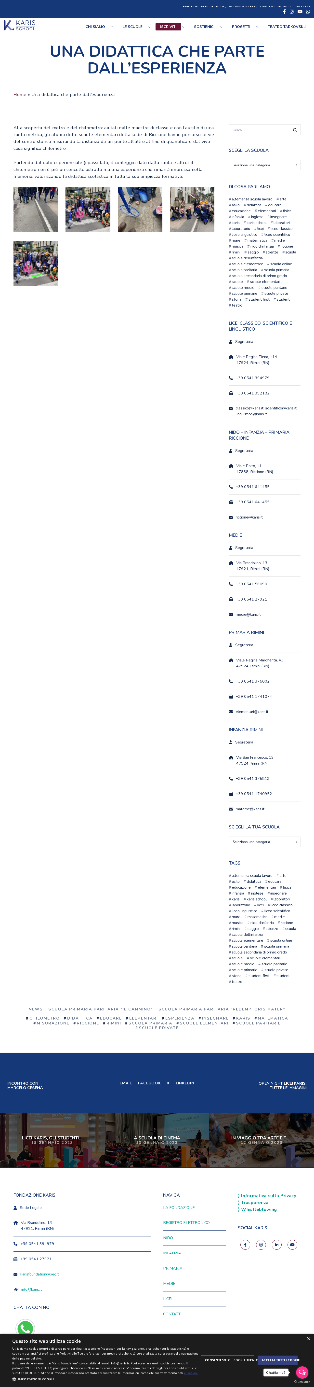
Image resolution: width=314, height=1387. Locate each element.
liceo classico (282, 228)
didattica (254, 205)
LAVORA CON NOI (274, 6)
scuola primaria (276, 270)
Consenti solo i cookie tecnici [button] (229, 1360)
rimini (236, 252)
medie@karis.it (248, 614)
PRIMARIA (173, 1268)
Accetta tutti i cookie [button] (280, 1360)
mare (236, 240)
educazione (241, 211)
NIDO (168, 1238)
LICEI (167, 1299)
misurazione (53, 1023)
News (36, 1009)
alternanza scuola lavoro (252, 199)
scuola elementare (247, 264)
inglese (257, 217)
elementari (267, 211)
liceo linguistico (244, 234)
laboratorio (241, 228)
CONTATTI (302, 6)
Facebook (149, 1083)
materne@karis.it (250, 809)
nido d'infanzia (262, 246)
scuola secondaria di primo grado (259, 276)
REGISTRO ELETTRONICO (203, 6)
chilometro (44, 1018)
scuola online (281, 264)
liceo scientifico (277, 234)
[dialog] (157, 1360)
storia (236, 299)
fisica (287, 211)
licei (260, 228)
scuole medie (243, 287)
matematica (257, 240)
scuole (237, 281)
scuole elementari (265, 281)
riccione (287, 246)
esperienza (180, 1018)
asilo (236, 205)
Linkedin (185, 1083)
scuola (290, 252)
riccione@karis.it (249, 517)
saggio (253, 252)
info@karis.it (31, 1289)
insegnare (278, 217)
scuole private (276, 293)
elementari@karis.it (252, 712)
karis (236, 222)
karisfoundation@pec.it (39, 1274)
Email (126, 1083)
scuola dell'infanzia (247, 258)
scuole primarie (244, 293)
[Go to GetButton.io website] (302, 1382)
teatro (237, 305)
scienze (272, 252)
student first (259, 299)
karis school (256, 222)
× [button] (308, 1339)
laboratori (282, 222)
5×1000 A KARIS (242, 6)
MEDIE (169, 1283)
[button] (105, 1379)
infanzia (238, 217)
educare (275, 205)
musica (237, 246)
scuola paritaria (244, 270)
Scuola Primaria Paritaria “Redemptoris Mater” (221, 1009)
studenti (283, 299)
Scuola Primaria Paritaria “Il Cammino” (100, 1009)
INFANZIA (172, 1253)
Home (19, 95)
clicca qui (191, 1373)
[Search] (295, 130)
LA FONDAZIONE (179, 1207)
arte (283, 199)
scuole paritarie (274, 287)
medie (279, 240)
